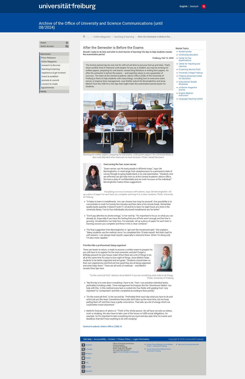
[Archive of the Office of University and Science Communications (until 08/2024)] (190, 22)
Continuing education (188, 55)
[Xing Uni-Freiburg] (83, 362)
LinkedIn (88, 367)
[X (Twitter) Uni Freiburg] (83, 349)
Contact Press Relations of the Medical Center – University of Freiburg (160, 345)
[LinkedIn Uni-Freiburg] (83, 367)
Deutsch (194, 6)
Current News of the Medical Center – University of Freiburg (159, 350)
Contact (111, 339)
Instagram (88, 353)
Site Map (87, 339)
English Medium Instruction (186, 94)
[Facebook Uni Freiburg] (83, 345)
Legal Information (141, 339)
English (184, 6)
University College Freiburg (191, 73)
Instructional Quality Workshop (188, 83)
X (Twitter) (88, 349)
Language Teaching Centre (191, 99)
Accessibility (100, 339)
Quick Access (47, 46)
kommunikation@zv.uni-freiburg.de (127, 352)
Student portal (185, 51)
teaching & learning (124, 36)
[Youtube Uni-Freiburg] (83, 358)
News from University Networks (188, 344)
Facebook (88, 345)
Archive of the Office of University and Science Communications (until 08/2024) (101, 25)
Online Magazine (102, 36)
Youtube (88, 358)
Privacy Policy (124, 339)
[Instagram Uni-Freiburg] (83, 353)
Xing (86, 362)
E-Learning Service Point (189, 69)
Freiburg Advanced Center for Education (190, 77)
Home (84, 36)
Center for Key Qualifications (185, 59)
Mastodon (88, 371)
